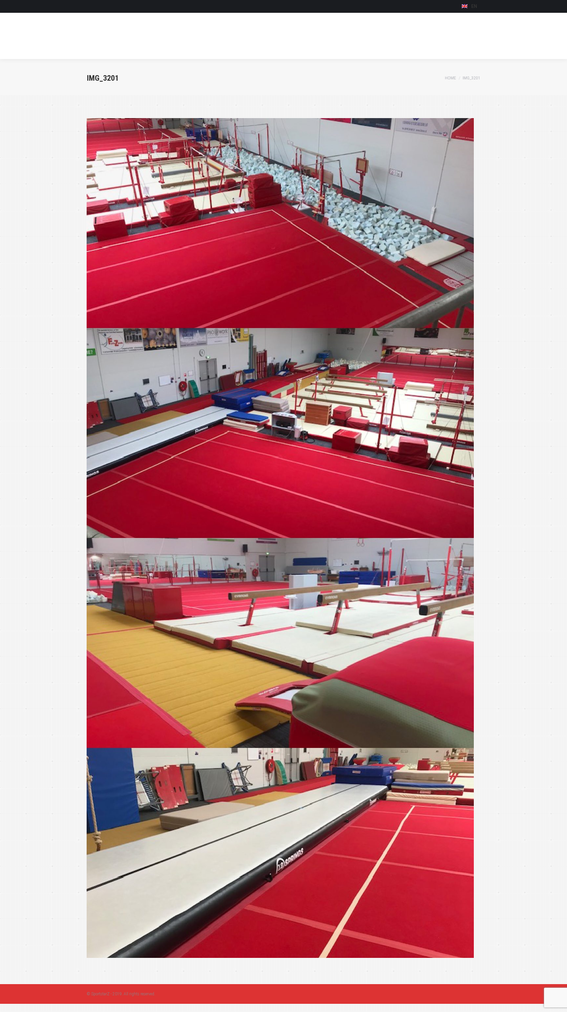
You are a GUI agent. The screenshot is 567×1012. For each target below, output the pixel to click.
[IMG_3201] (283, 538)
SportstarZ (100, 994)
